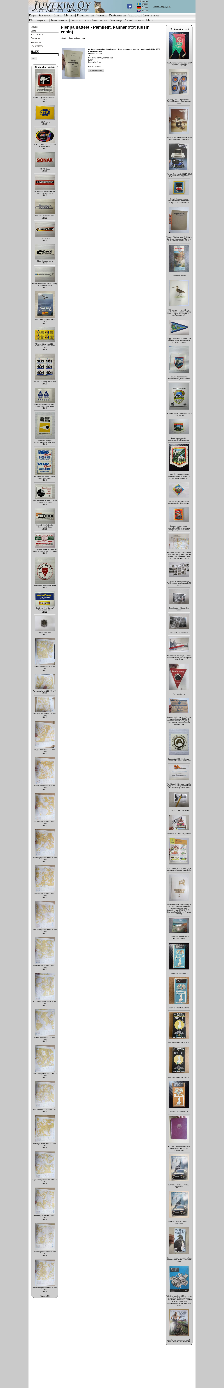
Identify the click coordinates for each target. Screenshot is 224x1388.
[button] (96, 70)
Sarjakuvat (45, 15)
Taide (128, 20)
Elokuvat (139, 20)
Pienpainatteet (85, 15)
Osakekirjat (116, 20)
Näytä (45, 101)
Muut (149, 20)
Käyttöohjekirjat (39, 20)
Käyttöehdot (37, 34)
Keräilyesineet (117, 15)
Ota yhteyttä (37, 45)
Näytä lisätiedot (94, 66)
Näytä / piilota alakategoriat (73, 38)
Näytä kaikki (45, 1296)
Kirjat (32, 15)
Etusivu (34, 26)
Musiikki (69, 15)
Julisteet (101, 15)
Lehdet (58, 15)
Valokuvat (134, 15)
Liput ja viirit (151, 15)
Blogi (33, 30)
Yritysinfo (36, 42)
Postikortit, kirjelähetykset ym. (89, 20)
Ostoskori (35, 38)
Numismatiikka (60, 20)
